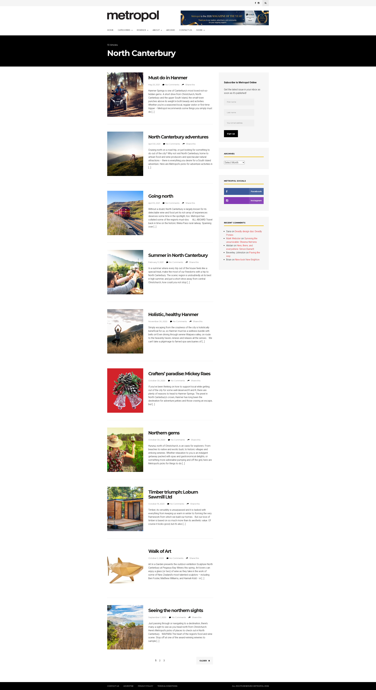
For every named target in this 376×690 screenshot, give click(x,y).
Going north (160, 196)
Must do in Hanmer (167, 77)
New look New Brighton (247, 259)
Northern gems (163, 432)
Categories (124, 30)
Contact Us (185, 30)
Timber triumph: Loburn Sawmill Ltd (173, 494)
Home (110, 30)
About (156, 30)
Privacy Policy (145, 686)
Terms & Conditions (167, 686)
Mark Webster (233, 238)
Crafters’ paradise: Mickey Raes (179, 373)
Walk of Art (159, 551)
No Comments (172, 84)
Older (203, 660)
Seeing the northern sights (175, 610)
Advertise (128, 686)
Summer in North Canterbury (178, 255)
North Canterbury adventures (178, 137)
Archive (170, 30)
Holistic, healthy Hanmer (173, 314)
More (199, 30)
